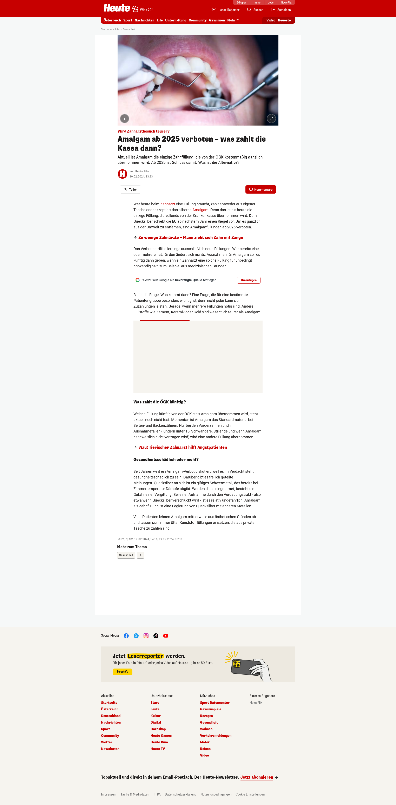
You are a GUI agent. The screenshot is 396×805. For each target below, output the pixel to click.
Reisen (205, 749)
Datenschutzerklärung (180, 794)
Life (160, 20)
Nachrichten (111, 722)
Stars (155, 703)
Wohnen (206, 729)
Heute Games (161, 736)
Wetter (106, 742)
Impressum (109, 794)
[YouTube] (165, 635)
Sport (127, 20)
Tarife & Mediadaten (135, 794)
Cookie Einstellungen (250, 794)
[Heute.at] (117, 8)
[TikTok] (155, 635)
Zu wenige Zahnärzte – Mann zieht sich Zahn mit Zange (190, 237)
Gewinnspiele (210, 709)
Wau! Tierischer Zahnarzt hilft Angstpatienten (182, 447)
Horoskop (158, 729)
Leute (155, 709)
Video (270, 20)
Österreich (112, 20)
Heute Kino (159, 742)
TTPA (157, 794)
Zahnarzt (167, 204)
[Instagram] (146, 635)
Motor (205, 742)
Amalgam (200, 210)
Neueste (284, 20)
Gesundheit (129, 29)
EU (140, 555)
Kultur (156, 716)
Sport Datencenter (215, 703)
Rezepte (206, 716)
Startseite (106, 29)
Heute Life (142, 171)
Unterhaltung (175, 20)
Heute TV (158, 749)
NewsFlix (256, 703)
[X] (136, 635)
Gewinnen (217, 20)
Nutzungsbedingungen (215, 794)
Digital (156, 722)
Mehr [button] (231, 20)
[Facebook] (126, 635)
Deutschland (110, 716)
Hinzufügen (249, 280)
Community (198, 20)
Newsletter (110, 749)
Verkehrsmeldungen (215, 736)
